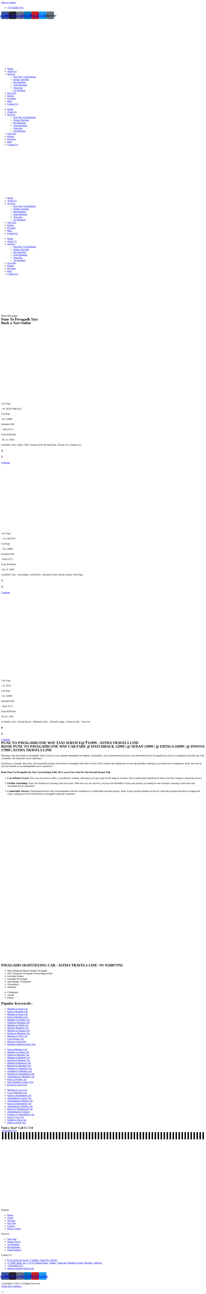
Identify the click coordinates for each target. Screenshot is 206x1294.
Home (10, 68)
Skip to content (8, 2)
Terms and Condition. (11, 1286)
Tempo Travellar (21, 79)
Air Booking (19, 90)
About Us (12, 71)
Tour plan (17, 87)
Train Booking (20, 85)
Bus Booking (19, 82)
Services (11, 74)
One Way (11, 93)
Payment (11, 98)
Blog (9, 101)
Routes (10, 96)
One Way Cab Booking (24, 77)
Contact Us (12, 104)
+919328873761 (9, 1130)
